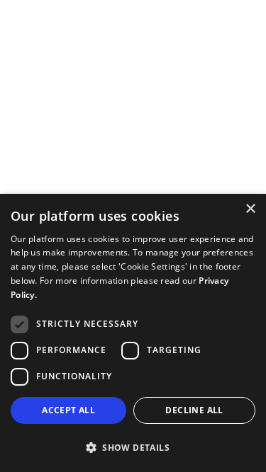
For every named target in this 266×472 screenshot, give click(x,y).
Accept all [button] (68, 410)
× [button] (250, 209)
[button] (133, 447)
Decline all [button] (194, 410)
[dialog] (133, 333)
